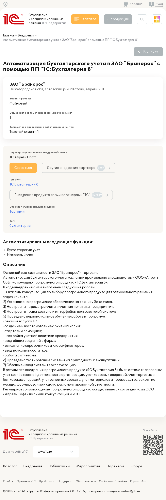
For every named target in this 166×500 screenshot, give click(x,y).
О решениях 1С (26, 481)
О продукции (118, 19)
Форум (136, 466)
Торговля (17, 212)
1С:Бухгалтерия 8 (24, 184)
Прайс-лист (46, 481)
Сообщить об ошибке (113, 481)
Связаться (23, 168)
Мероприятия (88, 466)
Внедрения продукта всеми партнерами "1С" (58, 195)
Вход (159, 4)
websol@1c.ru (130, 491)
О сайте (8, 481)
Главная (9, 35)
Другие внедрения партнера (75, 168)
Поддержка (65, 481)
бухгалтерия (20, 226)
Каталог (10, 466)
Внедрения (26, 35)
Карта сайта (138, 481)
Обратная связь (86, 481)
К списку (150, 52)
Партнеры (115, 466)
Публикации (59, 466)
